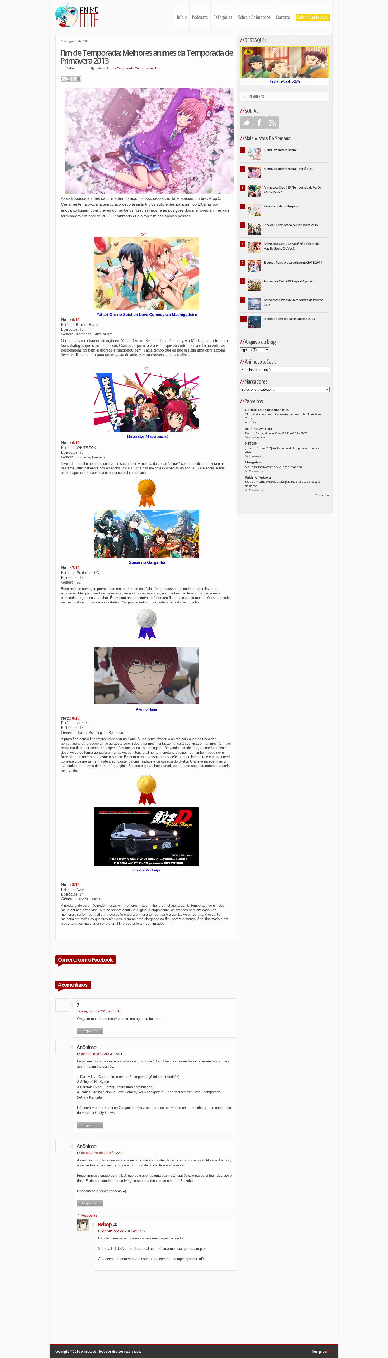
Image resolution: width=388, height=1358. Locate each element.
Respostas (89, 1215)
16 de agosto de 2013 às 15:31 (99, 1054)
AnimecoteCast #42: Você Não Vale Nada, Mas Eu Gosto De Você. (292, 246)
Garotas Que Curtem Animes (267, 409)
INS (330, 1352)
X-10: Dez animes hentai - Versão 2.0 (288, 169)
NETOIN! (251, 443)
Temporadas (144, 68)
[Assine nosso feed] (272, 122)
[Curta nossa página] (259, 122)
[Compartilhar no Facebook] (78, 79)
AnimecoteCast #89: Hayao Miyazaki (288, 281)
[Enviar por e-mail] (63, 79)
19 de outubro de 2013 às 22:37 (121, 1231)
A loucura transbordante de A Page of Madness (273, 467)
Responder (90, 1031)
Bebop (104, 1224)
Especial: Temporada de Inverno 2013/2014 (293, 262)
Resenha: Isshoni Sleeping (281, 206)
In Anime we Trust (258, 428)
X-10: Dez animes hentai (280, 150)
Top (157, 68)
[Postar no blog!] (68, 79)
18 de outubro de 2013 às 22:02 (100, 1153)
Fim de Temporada (120, 68)
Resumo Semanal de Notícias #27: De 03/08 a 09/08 (276, 433)
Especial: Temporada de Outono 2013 (289, 318)
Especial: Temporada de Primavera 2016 (291, 225)
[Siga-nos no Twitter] (246, 122)
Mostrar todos (322, 495)
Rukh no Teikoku (258, 477)
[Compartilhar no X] (73, 79)
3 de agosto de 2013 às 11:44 (99, 1011)
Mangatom (253, 462)
